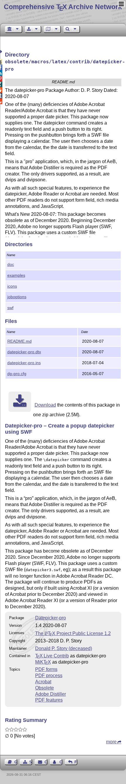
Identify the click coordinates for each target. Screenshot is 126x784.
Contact (46, 762)
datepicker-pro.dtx (24, 351)
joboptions (16, 296)
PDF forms (46, 669)
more (111, 741)
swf (10, 307)
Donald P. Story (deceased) (63, 648)
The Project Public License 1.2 (73, 633)
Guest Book (15, 762)
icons (12, 286)
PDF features (49, 699)
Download (45, 404)
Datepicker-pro (50, 617)
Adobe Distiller (50, 694)
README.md (19, 341)
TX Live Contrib (52, 655)
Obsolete (44, 687)
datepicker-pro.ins (24, 362)
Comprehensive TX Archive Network (63, 7)
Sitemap (30, 762)
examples (16, 275)
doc (10, 264)
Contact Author (60, 762)
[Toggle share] (2, 51)
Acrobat (43, 681)
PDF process (48, 675)
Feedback (75, 762)
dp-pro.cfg (16, 373)
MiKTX (43, 661)
